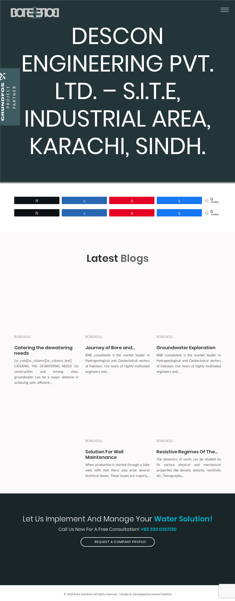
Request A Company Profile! (120, 542)
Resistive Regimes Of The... (187, 451)
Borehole (22, 337)
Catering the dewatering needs (43, 350)
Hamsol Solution (161, 594)
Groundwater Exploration (186, 347)
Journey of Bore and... (110, 347)
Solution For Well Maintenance (104, 454)
